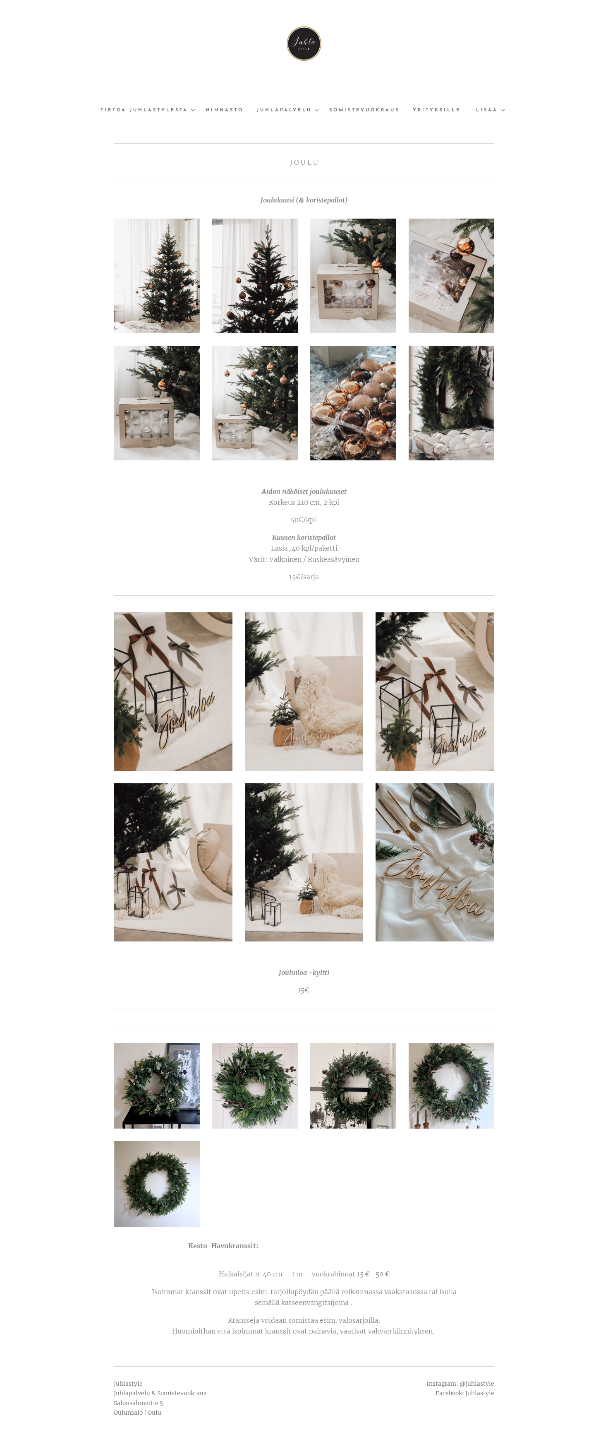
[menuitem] (150, 110)
